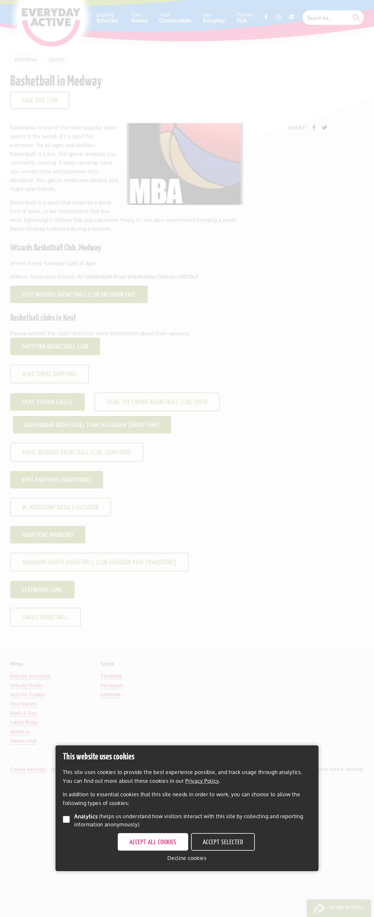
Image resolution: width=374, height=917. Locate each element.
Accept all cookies (152, 842)
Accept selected (223, 842)
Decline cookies (187, 858)
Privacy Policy (202, 780)
